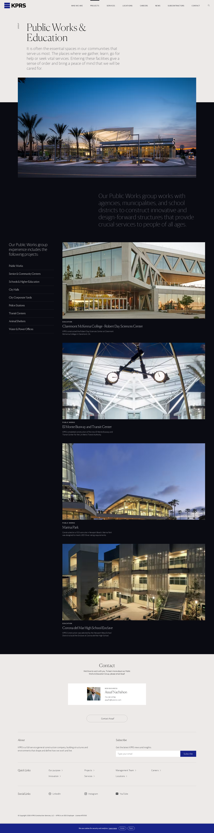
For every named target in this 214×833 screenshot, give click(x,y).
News (157, 6)
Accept (122, 828)
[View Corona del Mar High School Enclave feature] (133, 582)
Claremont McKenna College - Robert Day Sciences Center (102, 326)
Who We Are (77, 6)
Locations (128, 6)
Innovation (54, 776)
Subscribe (188, 753)
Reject (131, 828)
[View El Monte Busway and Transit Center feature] (133, 381)
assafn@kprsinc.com (113, 700)
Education (67, 322)
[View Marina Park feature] (133, 481)
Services (111, 6)
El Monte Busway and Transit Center (87, 427)
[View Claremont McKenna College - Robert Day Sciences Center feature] (133, 280)
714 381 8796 (110, 697)
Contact (196, 6)
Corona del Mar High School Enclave (87, 628)
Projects (94, 6)
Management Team (125, 770)
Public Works (68, 422)
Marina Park (70, 527)
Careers (144, 6)
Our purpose (54, 770)
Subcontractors (176, 6)
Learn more (113, 828)
